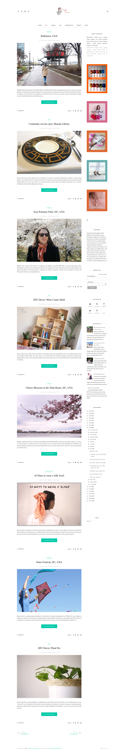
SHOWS (79, 25)
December (93, 430)
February (92, 482)
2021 (90, 420)
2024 (90, 413)
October (92, 434)
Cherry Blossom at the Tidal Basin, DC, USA (49, 387)
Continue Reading (49, 102)
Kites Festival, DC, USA (49, 562)
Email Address (91, 276)
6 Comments (20, 462)
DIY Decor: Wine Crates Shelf (49, 299)
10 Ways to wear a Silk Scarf (49, 475)
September (93, 437)
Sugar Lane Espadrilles (94, 388)
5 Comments (20, 198)
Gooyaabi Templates (55, 748)
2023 (90, 415)
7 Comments (20, 548)
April (91, 448)
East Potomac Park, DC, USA (49, 211)
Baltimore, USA (49, 36)
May (91, 446)
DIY (46, 25)
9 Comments (20, 110)
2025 (90, 411)
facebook (104, 306)
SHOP (86, 25)
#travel (49, 31)
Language (90, 282)
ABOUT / (89, 521)
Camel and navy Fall (99, 358)
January (92, 484)
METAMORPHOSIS (99, 374)
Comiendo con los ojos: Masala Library (49, 123)
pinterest (97, 313)
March (91, 479)
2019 (90, 425)
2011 (90, 500)
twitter (90, 313)
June (91, 444)
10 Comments (21, 374)
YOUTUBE (90, 306)
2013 (90, 496)
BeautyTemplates (33, 748)
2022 (90, 418)
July (91, 441)
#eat (49, 119)
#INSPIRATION (49, 471)
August (92, 439)
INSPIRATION (69, 25)
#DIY (49, 295)
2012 (90, 498)
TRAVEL (53, 25)
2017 (90, 486)
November (93, 432)
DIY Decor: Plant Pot (49, 648)
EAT (60, 25)
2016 (90, 489)
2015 (90, 491)
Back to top (104, 748)
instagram (97, 306)
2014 (90, 493)
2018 (90, 427)
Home (40, 25)
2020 (90, 423)
